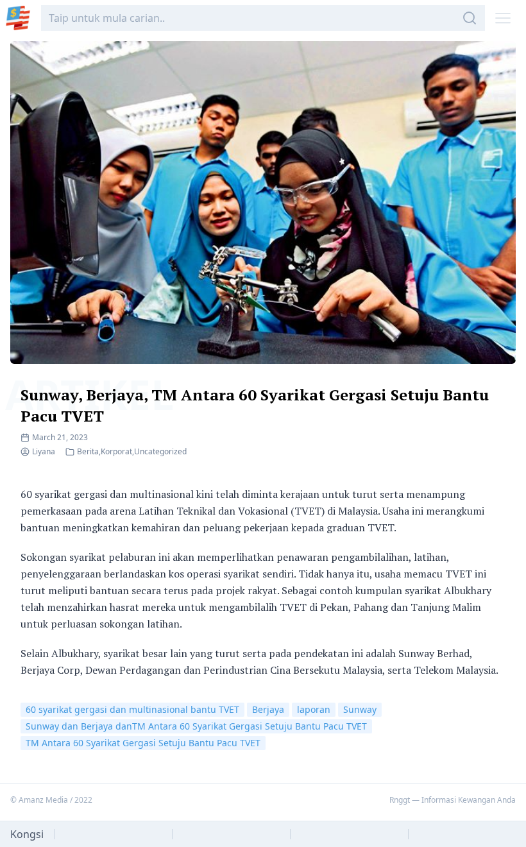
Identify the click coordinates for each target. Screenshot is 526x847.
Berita (88, 451)
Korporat (116, 451)
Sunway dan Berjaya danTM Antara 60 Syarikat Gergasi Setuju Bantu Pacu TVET (196, 726)
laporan (313, 709)
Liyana (43, 451)
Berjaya (268, 709)
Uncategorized (160, 451)
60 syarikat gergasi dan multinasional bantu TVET (132, 709)
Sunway (360, 709)
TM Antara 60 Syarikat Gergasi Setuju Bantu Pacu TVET (143, 743)
